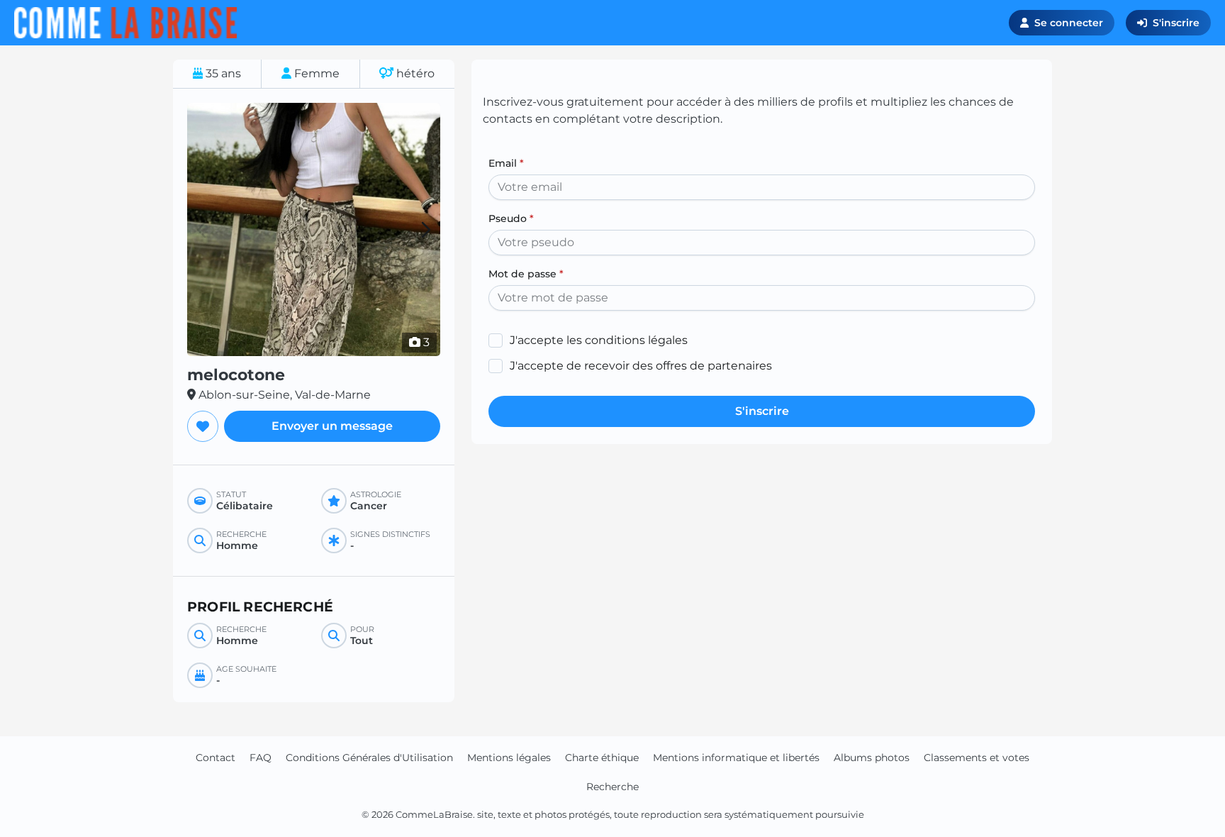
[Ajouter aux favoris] (202, 426)
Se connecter (1068, 22)
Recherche (612, 786)
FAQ (261, 757)
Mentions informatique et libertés (736, 757)
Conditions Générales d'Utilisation (369, 757)
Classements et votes (976, 757)
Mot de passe (526, 273)
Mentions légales (509, 757)
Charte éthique (602, 757)
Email (506, 163)
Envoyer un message (332, 426)
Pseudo (511, 218)
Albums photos (872, 757)
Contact (215, 757)
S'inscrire (1176, 22)
